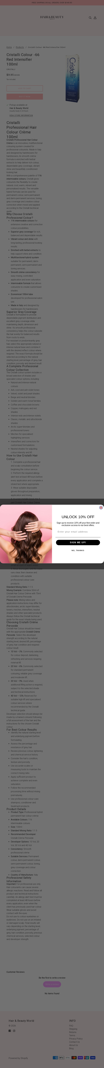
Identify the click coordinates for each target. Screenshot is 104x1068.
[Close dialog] (101, 507)
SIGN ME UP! (78, 542)
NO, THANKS (78, 551)
